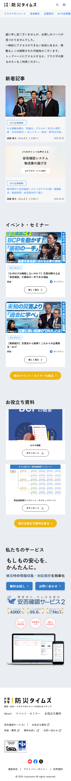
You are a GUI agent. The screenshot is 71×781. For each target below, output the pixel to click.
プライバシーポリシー (35, 769)
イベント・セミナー (28, 713)
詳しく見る (33, 289)
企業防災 (48, 13)
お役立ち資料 (53, 713)
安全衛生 (35, 13)
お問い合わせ (48, 586)
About (8, 713)
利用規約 (58, 769)
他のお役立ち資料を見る (33, 523)
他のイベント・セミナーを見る (34, 376)
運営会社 (13, 769)
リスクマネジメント (15, 13)
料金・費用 (10, 730)
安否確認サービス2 (14, 724)
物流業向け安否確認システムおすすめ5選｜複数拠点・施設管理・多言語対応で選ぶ (34, 190)
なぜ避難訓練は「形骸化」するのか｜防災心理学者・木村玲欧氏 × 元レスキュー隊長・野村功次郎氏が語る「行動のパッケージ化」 (35, 132)
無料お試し (17, 586)
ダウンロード (32, 452)
